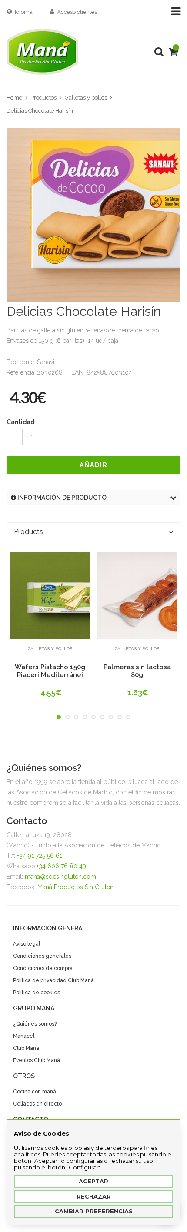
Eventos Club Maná (36, 1060)
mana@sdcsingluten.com (60, 876)
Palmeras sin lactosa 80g (137, 671)
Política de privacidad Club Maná (53, 980)
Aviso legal (26, 944)
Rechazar (94, 1196)
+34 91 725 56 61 (39, 855)
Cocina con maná (34, 1092)
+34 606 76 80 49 (61, 866)
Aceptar (93, 1181)
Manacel (23, 1036)
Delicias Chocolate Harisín (40, 110)
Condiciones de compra (43, 968)
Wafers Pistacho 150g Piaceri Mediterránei (50, 671)
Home (14, 97)
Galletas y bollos (86, 97)
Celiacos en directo (37, 1104)
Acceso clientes (77, 12)
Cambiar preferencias (94, 1211)
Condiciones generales (42, 956)
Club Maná (26, 1048)
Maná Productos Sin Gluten (75, 886)
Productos (43, 97)
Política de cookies (36, 993)
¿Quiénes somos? (35, 1024)
